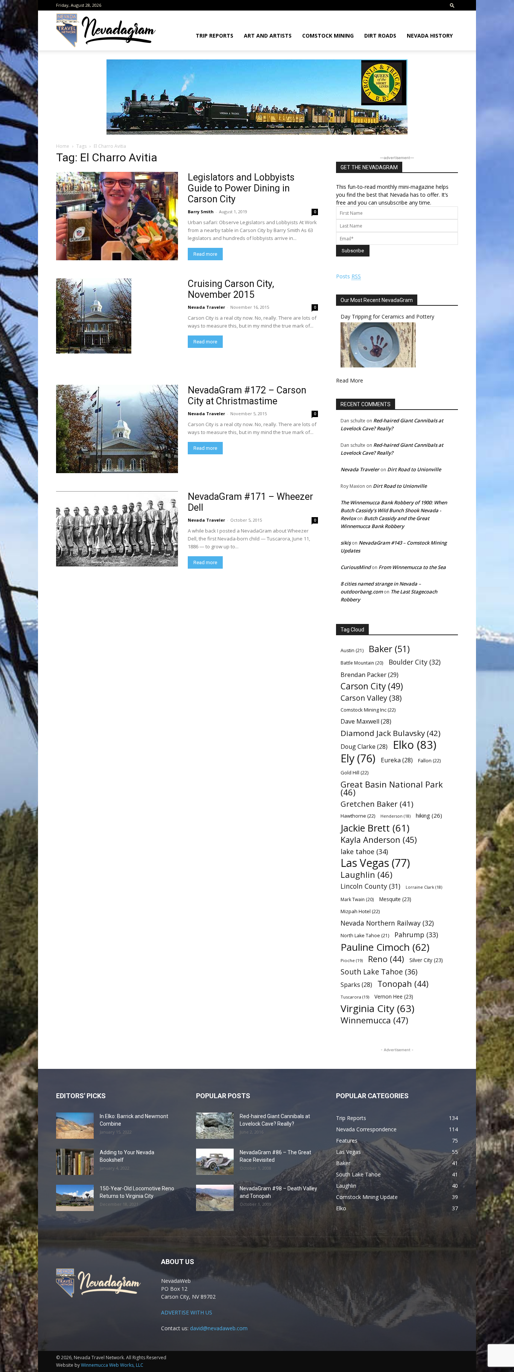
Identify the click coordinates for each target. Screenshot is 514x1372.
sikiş (346, 542)
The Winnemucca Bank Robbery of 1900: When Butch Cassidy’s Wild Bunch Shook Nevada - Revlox (394, 510)
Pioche (352, 960)
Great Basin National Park (392, 788)
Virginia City (377, 1008)
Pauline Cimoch (385, 947)
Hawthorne (358, 815)
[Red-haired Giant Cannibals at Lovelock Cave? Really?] (215, 1125)
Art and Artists (268, 35)
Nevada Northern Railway (387, 923)
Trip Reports (214, 35)
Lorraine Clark (424, 887)
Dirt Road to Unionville (414, 469)
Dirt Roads (380, 35)
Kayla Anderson (379, 840)
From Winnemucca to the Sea (412, 567)
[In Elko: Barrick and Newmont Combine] (75, 1125)
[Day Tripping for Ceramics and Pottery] (378, 365)
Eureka (397, 760)
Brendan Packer (369, 674)
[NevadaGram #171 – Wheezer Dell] (117, 528)
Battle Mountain (362, 663)
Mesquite (395, 899)
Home (62, 146)
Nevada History (430, 35)
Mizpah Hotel (360, 911)
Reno (386, 959)
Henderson (395, 816)
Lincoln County (370, 886)
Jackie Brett (375, 828)
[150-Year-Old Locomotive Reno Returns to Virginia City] (75, 1198)
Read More (349, 380)
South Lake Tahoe (379, 972)
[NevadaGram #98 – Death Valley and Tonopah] (215, 1198)
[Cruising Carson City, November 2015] (93, 316)
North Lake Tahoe (365, 935)
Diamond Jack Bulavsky (391, 733)
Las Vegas (375, 863)
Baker (389, 649)
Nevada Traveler (206, 307)
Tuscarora (355, 997)
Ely (358, 758)
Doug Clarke (364, 747)
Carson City (372, 686)
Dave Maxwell (366, 721)
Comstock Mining (328, 35)
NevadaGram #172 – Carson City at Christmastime (247, 396)
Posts (348, 276)
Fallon (429, 760)
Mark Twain (357, 899)
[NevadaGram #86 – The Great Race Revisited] (215, 1162)
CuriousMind (356, 567)
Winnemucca (374, 1020)
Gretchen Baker (377, 804)
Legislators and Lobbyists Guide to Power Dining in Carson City (241, 188)
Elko (414, 745)
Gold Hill (354, 772)
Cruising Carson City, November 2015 (231, 289)
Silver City (426, 960)
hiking (429, 815)
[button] (452, 5)
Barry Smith (201, 211)
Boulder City (415, 662)
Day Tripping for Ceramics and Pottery (387, 316)
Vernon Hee (393, 996)
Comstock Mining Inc (368, 709)
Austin (352, 650)
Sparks (356, 985)
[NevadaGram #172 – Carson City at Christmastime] (117, 429)
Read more (205, 254)
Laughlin (366, 875)
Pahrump (416, 935)
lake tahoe (364, 851)
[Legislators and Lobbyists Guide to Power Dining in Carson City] (117, 216)
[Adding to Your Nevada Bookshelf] (75, 1162)
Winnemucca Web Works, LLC (112, 1365)
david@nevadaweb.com (219, 1328)
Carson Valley (371, 698)
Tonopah (403, 984)
